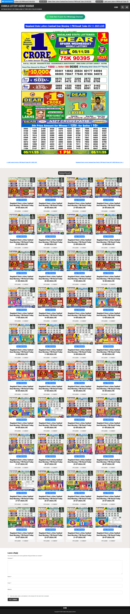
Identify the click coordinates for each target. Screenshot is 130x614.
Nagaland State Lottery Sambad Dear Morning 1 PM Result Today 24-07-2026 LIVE (108, 498)
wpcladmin (18, 211)
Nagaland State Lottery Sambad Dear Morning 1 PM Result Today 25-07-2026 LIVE (79, 498)
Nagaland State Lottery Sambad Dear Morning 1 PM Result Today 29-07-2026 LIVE (79, 462)
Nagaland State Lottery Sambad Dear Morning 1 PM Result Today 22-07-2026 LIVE (50, 535)
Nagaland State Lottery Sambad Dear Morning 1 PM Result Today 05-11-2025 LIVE (65, 26)
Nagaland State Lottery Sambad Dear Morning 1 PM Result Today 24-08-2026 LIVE (50, 242)
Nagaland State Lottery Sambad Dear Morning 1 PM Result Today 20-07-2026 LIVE (108, 535)
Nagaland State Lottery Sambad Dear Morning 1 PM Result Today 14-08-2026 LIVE (79, 315)
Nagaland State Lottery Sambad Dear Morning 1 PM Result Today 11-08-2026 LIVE (50, 352)
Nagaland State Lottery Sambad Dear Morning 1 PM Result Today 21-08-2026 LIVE (21, 278)
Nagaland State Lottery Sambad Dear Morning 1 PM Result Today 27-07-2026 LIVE (21, 498)
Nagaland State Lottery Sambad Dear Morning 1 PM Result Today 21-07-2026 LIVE (79, 535)
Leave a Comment (72, 31)
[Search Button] (122, 7)
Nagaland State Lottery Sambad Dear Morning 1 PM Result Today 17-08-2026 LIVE (21, 315)
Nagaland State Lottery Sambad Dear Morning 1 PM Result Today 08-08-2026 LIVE (21, 388)
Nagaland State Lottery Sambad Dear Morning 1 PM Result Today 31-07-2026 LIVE (21, 462)
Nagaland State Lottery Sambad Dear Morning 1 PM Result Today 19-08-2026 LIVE (79, 278)
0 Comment (25, 211)
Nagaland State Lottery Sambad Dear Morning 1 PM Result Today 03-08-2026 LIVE (50, 425)
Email (9, 583)
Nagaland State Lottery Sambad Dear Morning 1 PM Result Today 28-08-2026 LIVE (50, 205)
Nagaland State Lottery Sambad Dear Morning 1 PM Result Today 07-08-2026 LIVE (50, 388)
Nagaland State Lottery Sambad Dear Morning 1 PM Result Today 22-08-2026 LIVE (108, 242)
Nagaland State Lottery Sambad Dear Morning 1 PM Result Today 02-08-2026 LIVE (79, 425)
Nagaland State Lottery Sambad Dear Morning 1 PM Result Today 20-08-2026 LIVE (50, 278)
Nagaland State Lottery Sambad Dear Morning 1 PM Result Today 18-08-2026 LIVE (108, 278)
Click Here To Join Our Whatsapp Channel (66, 17)
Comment (10, 558)
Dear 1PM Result (21, 200)
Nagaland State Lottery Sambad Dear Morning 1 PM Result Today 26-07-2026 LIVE (50, 498)
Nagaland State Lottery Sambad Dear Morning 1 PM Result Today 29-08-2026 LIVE (21, 205)
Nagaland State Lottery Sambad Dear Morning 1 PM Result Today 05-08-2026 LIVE (108, 388)
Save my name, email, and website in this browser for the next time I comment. (29, 596)
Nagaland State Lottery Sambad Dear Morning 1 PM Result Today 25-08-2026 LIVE (21, 242)
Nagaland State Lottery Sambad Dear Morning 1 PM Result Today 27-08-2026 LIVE (79, 205)
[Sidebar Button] (127, 7)
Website (10, 589)
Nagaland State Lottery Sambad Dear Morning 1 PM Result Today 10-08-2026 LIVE (79, 352)
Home (116, 7)
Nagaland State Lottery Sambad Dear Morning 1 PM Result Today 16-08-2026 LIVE (50, 315)
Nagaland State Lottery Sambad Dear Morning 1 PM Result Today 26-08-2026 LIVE (108, 205)
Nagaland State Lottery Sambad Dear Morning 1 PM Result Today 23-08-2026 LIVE (79, 242)
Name (9, 576)
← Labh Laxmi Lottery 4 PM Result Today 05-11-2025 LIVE (22, 162)
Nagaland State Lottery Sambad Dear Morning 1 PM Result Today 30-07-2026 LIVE (50, 462)
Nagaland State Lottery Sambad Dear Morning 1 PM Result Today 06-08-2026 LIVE (79, 388)
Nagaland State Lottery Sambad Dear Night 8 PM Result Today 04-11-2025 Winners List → (99, 162)
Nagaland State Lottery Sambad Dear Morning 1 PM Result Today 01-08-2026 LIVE (108, 425)
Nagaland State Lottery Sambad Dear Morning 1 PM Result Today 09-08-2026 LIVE (108, 352)
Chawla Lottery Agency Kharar (17, 6)
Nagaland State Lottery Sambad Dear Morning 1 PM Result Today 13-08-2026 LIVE (108, 315)
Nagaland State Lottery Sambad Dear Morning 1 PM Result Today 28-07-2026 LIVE (108, 462)
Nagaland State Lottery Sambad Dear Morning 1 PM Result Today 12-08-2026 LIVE (21, 352)
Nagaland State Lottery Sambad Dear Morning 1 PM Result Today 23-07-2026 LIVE (21, 535)
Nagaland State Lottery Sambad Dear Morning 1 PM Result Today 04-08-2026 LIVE (21, 425)
